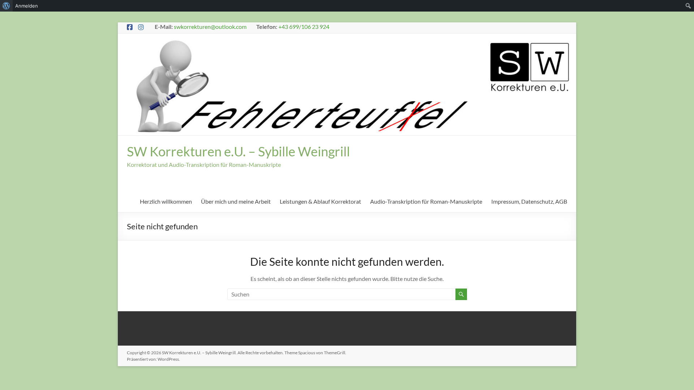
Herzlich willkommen (166, 201)
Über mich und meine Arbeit (236, 201)
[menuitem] (6, 6)
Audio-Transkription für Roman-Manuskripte (426, 201)
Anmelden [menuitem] (26, 6)
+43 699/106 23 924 (303, 26)
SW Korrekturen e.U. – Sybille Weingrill (238, 151)
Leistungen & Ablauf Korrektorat (320, 201)
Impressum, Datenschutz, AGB (529, 201)
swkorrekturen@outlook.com (210, 26)
